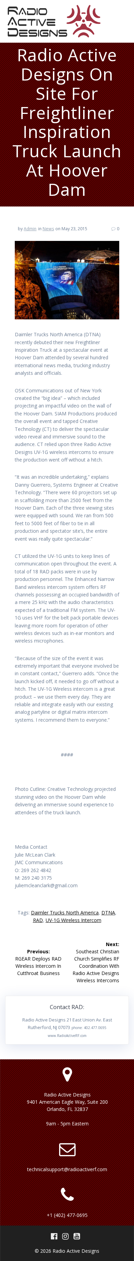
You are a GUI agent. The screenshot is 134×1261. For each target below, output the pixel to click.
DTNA (108, 912)
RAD (38, 920)
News (48, 229)
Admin (30, 229)
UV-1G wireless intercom (73, 920)
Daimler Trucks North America (65, 912)
